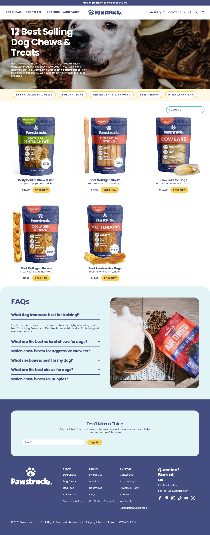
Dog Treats (69, 481)
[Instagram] (173, 498)
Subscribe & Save (73, 501)
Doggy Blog (95, 488)
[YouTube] (186, 498)
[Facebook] (160, 498)
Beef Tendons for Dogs (104, 268)
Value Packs (70, 494)
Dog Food (68, 488)
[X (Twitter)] (193, 498)
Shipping (90, 522)
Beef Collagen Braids (36, 268)
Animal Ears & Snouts (112, 94)
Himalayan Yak (181, 94)
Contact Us (126, 475)
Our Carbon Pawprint (101, 501)
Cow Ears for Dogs (173, 180)
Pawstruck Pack (129, 488)
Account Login (128, 481)
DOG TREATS (34, 12)
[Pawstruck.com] (105, 12)
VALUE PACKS (70, 12)
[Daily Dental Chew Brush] (36, 146)
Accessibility (76, 522)
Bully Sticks (73, 94)
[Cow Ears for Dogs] (173, 146)
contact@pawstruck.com (173, 491)
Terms (101, 522)
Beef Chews (149, 94)
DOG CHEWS (13, 12)
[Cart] (203, 12)
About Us (94, 481)
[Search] (189, 12)
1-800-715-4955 (167, 485)
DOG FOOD (53, 12)
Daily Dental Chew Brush (36, 180)
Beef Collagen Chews (34, 94)
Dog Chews (69, 475)
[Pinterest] (166, 498)
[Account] (196, 12)
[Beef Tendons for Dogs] (105, 234)
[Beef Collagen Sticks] (105, 146)
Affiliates (125, 494)
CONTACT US (176, 12)
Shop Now (41, 190)
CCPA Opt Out (127, 522)
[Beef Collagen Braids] (36, 234)
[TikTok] (180, 498)
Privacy (112, 522)
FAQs (92, 494)
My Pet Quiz (157, 12)
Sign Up (94, 442)
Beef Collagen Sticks (105, 180)
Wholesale (126, 501)
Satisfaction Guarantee (133, 508)
